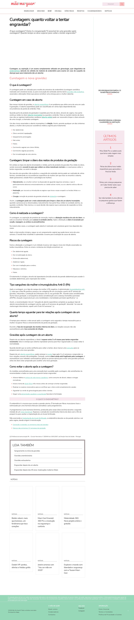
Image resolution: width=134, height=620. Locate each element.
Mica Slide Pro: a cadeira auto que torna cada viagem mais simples (110, 153)
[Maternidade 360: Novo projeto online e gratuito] (73, 498)
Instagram (81, 611)
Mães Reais (69, 11)
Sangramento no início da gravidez (27, 451)
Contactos (51, 615)
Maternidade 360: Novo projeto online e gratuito (73, 521)
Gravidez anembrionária (23, 456)
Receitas (80, 11)
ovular (49, 354)
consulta (70, 348)
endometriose (15, 71)
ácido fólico (29, 384)
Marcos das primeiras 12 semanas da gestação (29, 428)
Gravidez (41, 11)
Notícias (108, 11)
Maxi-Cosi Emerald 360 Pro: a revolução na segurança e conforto (46, 522)
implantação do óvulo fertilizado (34, 418)
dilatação (53, 196)
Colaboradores (53, 612)
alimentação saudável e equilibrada (33, 394)
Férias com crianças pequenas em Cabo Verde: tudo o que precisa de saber (110, 184)
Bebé (50, 11)
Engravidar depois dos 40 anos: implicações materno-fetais (36, 470)
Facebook (81, 608)
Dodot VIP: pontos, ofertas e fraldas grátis (21, 566)
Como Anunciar (104, 609)
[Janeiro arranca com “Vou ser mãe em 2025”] (47, 545)
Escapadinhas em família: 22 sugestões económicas (109, 91)
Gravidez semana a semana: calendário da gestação (109, 121)
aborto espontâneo (41, 104)
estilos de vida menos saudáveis (36, 378)
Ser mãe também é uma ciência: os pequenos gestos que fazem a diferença (110, 200)
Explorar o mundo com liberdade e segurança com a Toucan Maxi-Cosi (73, 568)
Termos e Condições (106, 612)
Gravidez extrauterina (22, 460)
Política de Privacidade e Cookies (110, 615)
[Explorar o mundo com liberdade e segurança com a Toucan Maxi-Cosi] (73, 545)
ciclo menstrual (26, 412)
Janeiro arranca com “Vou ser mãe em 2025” (46, 567)
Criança (58, 11)
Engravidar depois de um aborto (26, 465)
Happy (17, 612)
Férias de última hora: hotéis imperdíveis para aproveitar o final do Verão (110, 169)
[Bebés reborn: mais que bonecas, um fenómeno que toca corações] (21, 498)
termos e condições (113, 599)
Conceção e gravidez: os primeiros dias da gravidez (30, 425)
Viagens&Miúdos (95, 11)
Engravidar (29, 11)
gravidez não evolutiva (75, 92)
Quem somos (53, 609)
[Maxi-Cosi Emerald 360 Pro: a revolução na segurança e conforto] (47, 498)
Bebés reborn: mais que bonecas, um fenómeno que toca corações (20, 522)
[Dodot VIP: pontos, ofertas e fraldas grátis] (21, 545)
